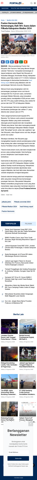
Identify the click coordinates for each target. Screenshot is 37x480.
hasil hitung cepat (26, 206)
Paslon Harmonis (8, 211)
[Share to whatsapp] (21, 61)
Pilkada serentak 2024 (22, 202)
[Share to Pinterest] (16, 61)
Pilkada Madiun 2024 (9, 206)
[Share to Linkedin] (12, 61)
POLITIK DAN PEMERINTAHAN (21, 8)
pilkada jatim (6, 202)
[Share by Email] (25, 61)
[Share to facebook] (3, 61)
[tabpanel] (18, 267)
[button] (31, 3)
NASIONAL (5, 8)
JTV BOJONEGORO (28, 12)
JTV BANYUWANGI (15, 12)
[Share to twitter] (7, 61)
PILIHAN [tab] (28, 223)
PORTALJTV (5, 12)
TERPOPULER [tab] (10, 223)
